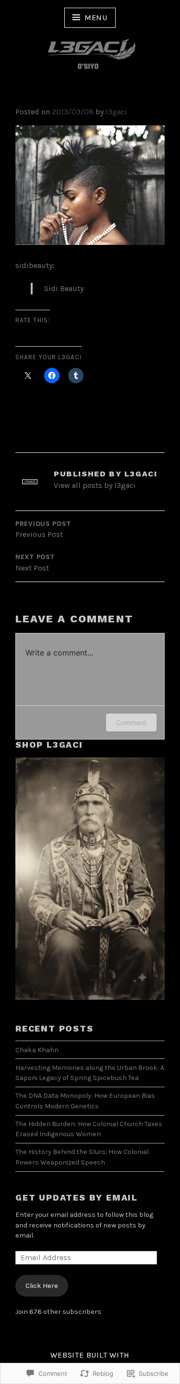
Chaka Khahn (37, 1050)
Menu (96, 17)
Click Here (41, 1286)
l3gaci (116, 111)
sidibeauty (33, 265)
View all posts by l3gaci (95, 485)
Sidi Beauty (64, 288)
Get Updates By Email (76, 1197)
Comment (131, 722)
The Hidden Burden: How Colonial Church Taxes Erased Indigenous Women (88, 1129)
